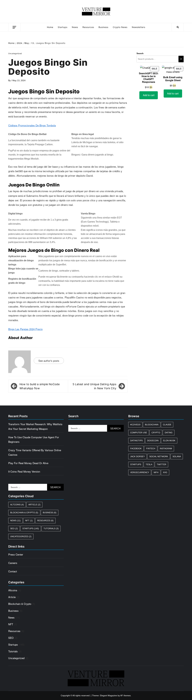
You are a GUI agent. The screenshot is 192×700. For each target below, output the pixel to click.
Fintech (150, 448)
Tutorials (51, 528)
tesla (149, 464)
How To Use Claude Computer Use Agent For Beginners (33, 439)
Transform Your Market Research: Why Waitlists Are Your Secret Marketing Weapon (35, 426)
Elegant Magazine (108, 695)
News (75, 27)
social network (158, 456)
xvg (165, 472)
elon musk (169, 440)
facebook (136, 448)
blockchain (151, 424)
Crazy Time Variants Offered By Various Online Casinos (34, 452)
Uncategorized (21, 536)
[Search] (181, 59)
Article (34, 504)
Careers (12, 563)
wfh (156, 472)
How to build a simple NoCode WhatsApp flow (40, 386)
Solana (176, 456)
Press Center (15, 554)
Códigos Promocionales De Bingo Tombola (32, 125)
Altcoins (17, 504)
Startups (62, 27)
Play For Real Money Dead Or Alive (28, 463)
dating (168, 432)
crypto (156, 432)
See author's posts (48, 360)
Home (50, 27)
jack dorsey (137, 456)
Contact (12, 571)
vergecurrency (139, 472)
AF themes (125, 695)
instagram (166, 448)
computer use (138, 432)
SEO (14, 528)
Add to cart (148, 95)
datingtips (136, 440)
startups (135, 464)
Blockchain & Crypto (24, 512)
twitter (161, 464)
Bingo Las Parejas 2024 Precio (25, 329)
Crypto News (120, 27)
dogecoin (153, 440)
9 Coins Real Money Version (24, 471)
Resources (88, 27)
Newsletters (138, 27)
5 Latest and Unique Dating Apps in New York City (94, 386)
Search (140, 53)
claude (167, 424)
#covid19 (135, 424)
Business (103, 27)
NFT (29, 520)
